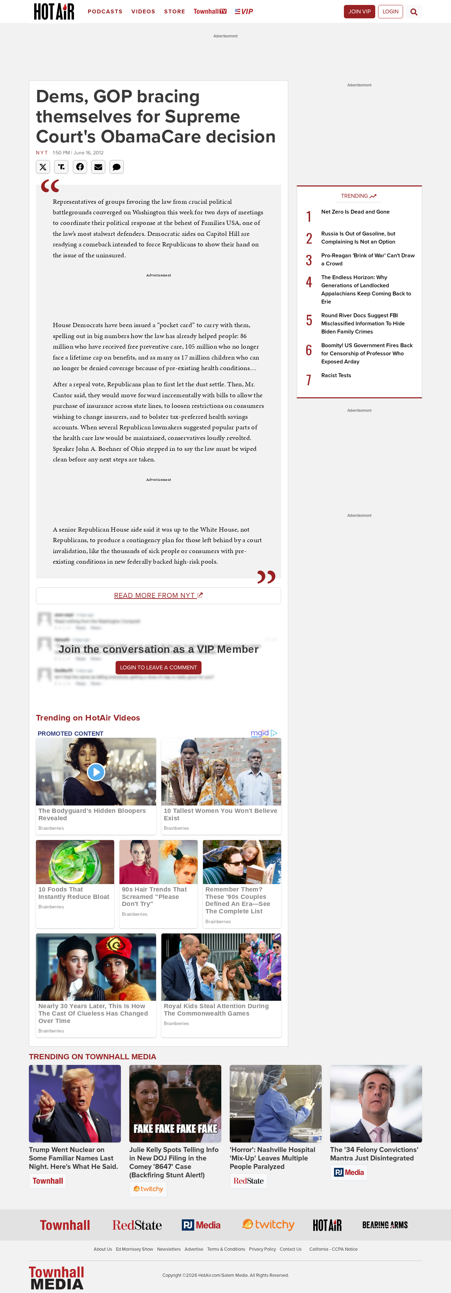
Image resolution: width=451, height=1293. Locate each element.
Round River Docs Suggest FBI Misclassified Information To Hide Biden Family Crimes (363, 323)
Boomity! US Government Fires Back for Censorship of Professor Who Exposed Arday (367, 353)
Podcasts (105, 11)
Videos (143, 11)
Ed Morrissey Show (134, 1249)
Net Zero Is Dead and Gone (355, 211)
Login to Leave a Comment (158, 667)
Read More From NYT (155, 596)
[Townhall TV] (211, 11)
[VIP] (245, 11)
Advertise (194, 1249)
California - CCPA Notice (333, 1249)
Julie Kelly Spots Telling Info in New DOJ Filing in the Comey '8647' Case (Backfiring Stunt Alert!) (173, 1162)
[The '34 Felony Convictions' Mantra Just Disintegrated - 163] (376, 1103)
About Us (103, 1249)
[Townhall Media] (56, 1277)
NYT (43, 153)
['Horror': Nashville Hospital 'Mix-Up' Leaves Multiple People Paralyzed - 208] (276, 1103)
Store (174, 11)
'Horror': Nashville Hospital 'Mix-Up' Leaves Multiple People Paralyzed (272, 1158)
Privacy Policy (262, 1249)
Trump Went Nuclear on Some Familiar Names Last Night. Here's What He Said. (73, 1158)
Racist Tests (336, 375)
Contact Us (291, 1249)
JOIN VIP (359, 11)
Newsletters (169, 1249)
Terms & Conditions (226, 1249)
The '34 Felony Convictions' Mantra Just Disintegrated (374, 1154)
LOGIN (391, 11)
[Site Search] (414, 11)
